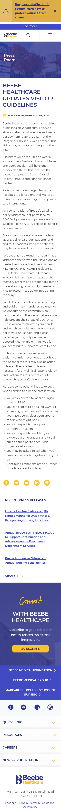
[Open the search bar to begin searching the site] (28, 35)
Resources (12, 735)
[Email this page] (26, 482)
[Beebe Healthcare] (10, 38)
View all (12, 576)
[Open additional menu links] (50, 35)
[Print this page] (47, 482)
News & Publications (21, 760)
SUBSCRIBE (30, 649)
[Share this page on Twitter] (16, 482)
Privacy (23, 802)
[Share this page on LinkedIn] (36, 482)
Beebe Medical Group (30, 680)
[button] (55, 11)
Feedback (11, 802)
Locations (30, 26)
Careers (10, 747)
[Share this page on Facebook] (6, 482)
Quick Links (13, 722)
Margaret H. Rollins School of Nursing (30, 692)
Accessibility (29, 806)
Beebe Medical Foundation (30, 670)
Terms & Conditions (42, 802)
